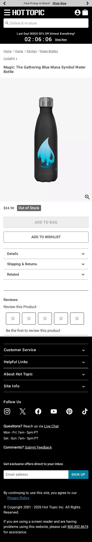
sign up (78, 474)
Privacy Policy (18, 498)
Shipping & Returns (22, 264)
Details (12, 254)
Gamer (9, 59)
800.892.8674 (77, 527)
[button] (6, 12)
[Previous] (4, 3)
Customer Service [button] (20, 350)
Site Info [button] (11, 386)
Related (13, 274)
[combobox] (46, 23)
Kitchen (32, 51)
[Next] (87, 3)
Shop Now (59, 3)
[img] (7, 411)
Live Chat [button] (51, 426)
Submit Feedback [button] (38, 447)
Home (8, 51)
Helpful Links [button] (16, 362)
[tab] (46, 140)
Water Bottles (49, 51)
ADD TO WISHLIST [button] (46, 237)
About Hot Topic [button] (18, 374)
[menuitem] (85, 12)
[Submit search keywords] (7, 23)
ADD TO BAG (46, 222)
